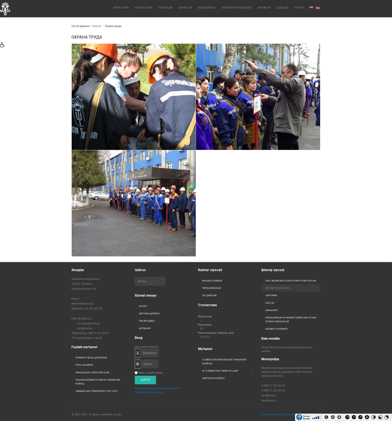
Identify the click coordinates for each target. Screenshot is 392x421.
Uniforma (271, 295)
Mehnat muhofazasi (277, 287)
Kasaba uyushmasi (276, 328)
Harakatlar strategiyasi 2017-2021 (97, 390)
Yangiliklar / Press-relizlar (92, 372)
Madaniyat (271, 310)
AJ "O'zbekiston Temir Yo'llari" (220, 370)
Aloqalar (282, 7)
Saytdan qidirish (149, 313)
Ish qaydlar (209, 295)
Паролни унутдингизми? (149, 392)
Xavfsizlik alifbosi (213, 378)
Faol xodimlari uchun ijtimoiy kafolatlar (290, 280)
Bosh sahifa (121, 7)
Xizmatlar (185, 7)
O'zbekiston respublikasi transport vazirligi (224, 361)
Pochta (299, 7)
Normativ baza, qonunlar (91, 357)
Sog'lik (269, 302)
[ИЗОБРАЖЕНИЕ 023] (134, 97)
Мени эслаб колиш (150, 372)
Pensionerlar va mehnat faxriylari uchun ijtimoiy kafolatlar (290, 319)
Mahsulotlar (143, 7)
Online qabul (147, 320)
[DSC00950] (258, 97)
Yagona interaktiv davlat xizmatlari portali (98, 381)
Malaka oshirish (212, 280)
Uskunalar (165, 7)
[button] (4, 46)
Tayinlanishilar (211, 287)
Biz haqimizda (207, 7)
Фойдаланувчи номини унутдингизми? (157, 388)
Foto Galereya (84, 364)
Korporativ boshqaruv (237, 7)
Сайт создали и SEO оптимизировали (283, 414)
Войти (145, 380)
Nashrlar (264, 7)
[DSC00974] (134, 203)
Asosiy (143, 306)
